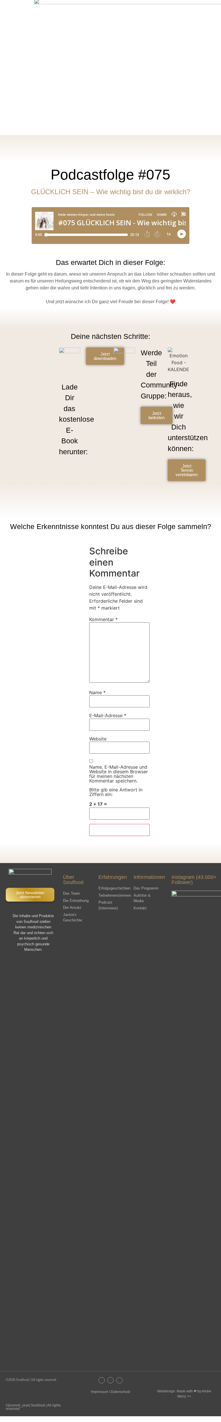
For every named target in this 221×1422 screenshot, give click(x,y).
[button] (180, 10)
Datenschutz (120, 1392)
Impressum (99, 1392)
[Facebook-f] (110, 1380)
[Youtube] (119, 1380)
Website (97, 738)
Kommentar (103, 619)
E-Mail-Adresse (107, 715)
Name (97, 692)
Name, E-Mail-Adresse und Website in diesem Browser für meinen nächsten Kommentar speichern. (118, 774)
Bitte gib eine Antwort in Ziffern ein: (115, 792)
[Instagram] (101, 1380)
